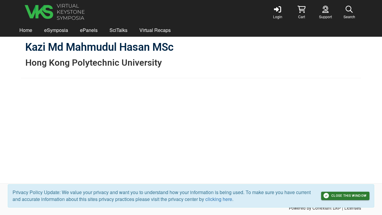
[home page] (77, 12)
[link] (277, 12)
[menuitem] (25, 30)
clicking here (218, 199)
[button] (301, 12)
